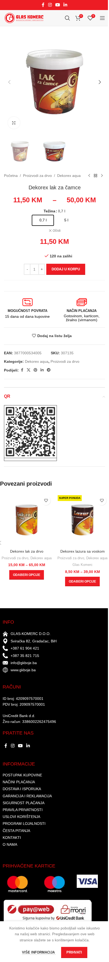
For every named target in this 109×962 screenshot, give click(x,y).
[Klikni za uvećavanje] (14, 123)
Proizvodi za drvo (37, 175)
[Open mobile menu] (102, 18)
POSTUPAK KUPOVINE (22, 775)
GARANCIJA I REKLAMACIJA (27, 796)
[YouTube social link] (57, 5)
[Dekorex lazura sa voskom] (82, 520)
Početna (11, 175)
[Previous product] (89, 176)
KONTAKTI (12, 837)
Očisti (57, 230)
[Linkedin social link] (65, 5)
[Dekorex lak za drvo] (26, 520)
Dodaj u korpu (66, 269)
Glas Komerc (82, 565)
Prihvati (74, 952)
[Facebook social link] (43, 5)
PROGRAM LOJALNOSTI (24, 823)
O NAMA (10, 844)
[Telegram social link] (48, 370)
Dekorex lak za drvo (26, 551)
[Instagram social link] (49, 5)
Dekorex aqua (69, 175)
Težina (49, 211)
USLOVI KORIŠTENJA (21, 817)
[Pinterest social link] (35, 370)
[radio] (42, 220)
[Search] (67, 18)
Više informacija (39, 952)
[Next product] (102, 176)
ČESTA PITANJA (16, 831)
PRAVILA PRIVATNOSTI (23, 810)
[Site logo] (24, 18)
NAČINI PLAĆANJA (19, 782)
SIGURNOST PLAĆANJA (23, 803)
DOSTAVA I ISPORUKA (22, 789)
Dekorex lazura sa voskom (82, 551)
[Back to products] (95, 176)
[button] (9, 82)
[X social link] (28, 370)
